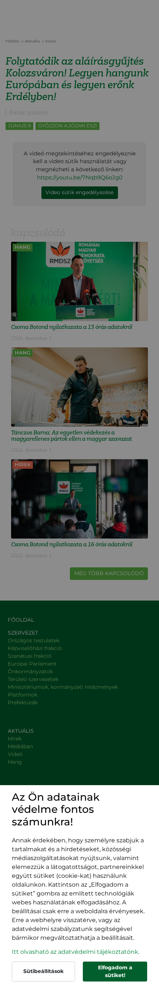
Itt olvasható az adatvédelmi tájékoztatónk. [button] (75, 951)
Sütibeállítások (43, 971)
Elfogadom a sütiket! (115, 971)
